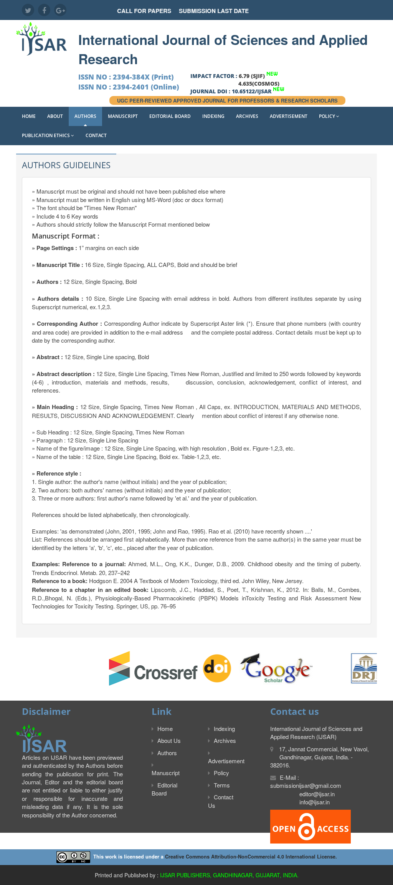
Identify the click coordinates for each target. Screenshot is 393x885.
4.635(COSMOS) (258, 83)
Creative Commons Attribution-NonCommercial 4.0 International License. (251, 856)
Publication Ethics (46, 135)
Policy (327, 116)
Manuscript (123, 116)
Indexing (213, 116)
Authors (85, 116)
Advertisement (288, 116)
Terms (222, 785)
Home (29, 116)
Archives (247, 116)
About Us (169, 740)
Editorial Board (170, 116)
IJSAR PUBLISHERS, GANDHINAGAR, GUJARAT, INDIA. (229, 875)
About (55, 116)
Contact (96, 135)
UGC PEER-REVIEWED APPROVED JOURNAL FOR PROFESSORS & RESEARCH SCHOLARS (227, 100)
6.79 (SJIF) (252, 76)
